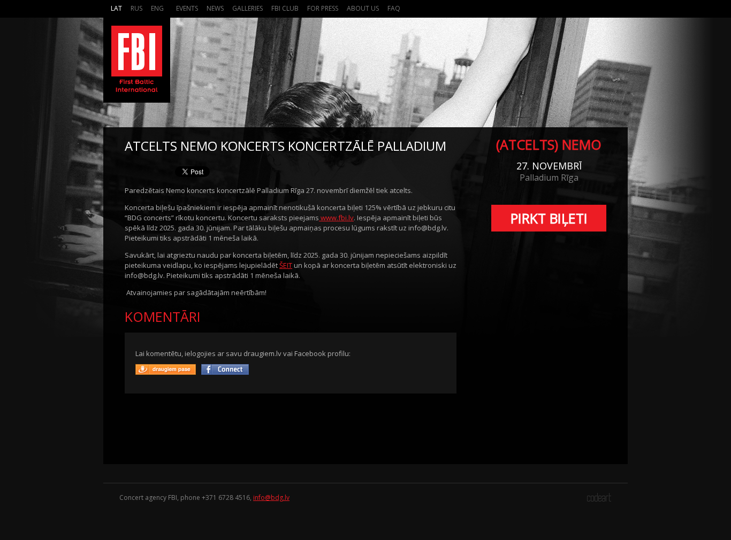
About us (363, 8)
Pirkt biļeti (549, 218)
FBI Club (285, 8)
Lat (116, 8)
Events (187, 8)
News (215, 8)
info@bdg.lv (271, 497)
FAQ (393, 8)
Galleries (247, 8)
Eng (157, 8)
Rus (136, 8)
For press (322, 8)
